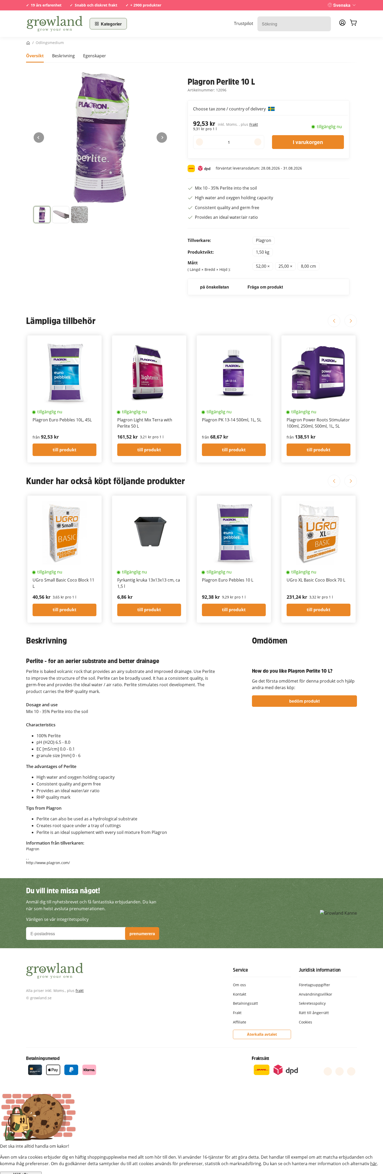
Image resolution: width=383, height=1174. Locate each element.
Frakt (253, 124)
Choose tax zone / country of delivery (230, 109)
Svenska (341, 5)
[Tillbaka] (39, 137)
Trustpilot (243, 23)
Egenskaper (94, 56)
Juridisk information (320, 969)
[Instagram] (351, 1071)
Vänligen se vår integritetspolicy (57, 919)
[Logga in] (342, 24)
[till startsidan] (54, 24)
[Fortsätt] (162, 137)
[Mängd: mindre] (199, 142)
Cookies (305, 1022)
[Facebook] (328, 1071)
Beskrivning (63, 56)
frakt (80, 990)
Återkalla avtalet (262, 1034)
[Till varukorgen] (353, 24)
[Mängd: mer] (257, 142)
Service (240, 969)
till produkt (64, 450)
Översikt (35, 56)
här (373, 1163)
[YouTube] (339, 1071)
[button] (42, 214)
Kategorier (111, 24)
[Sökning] (324, 23)
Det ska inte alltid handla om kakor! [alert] (34, 1146)
